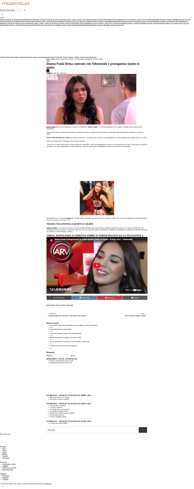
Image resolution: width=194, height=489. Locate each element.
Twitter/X (5, 477)
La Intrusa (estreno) (56, 407)
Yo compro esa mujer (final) (58, 411)
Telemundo (69, 305)
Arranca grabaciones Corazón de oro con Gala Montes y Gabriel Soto (70, 341)
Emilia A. (49, 73)
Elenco (12, 57)
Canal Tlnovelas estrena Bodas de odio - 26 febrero (36, 21)
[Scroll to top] (2, 487)
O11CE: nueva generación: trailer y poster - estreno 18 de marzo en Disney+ (73, 19)
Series (8, 57)
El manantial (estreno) (57, 415)
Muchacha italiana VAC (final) (59, 397)
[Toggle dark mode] (2, 14)
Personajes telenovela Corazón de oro (37, 19)
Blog (4, 57)
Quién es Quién (60, 305)
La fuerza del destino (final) (58, 423)
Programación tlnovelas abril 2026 (61, 363)
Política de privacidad (9, 468)
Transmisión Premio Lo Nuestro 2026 (164, 19)
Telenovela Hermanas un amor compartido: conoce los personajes (134, 21)
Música (17, 57)
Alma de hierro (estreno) (57, 405)
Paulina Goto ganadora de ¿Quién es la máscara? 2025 (65, 337)
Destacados (92, 57)
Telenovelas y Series (8, 464)
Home (48, 59)
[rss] (1, 444)
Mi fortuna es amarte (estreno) (59, 399)
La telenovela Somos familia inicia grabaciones (63, 345)
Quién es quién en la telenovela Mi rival (12, 19)
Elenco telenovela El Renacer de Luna (65, 21)
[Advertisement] (97, 41)
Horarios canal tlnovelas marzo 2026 (61, 361)
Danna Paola (50, 305)
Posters (35, 57)
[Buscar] (143, 430)
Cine (39, 57)
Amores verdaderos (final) (58, 417)
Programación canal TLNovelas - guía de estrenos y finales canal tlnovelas (65, 57)
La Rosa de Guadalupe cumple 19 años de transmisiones (96, 21)
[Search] (24, 10)
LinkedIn (5, 479)
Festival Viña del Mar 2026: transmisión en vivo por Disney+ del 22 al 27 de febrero (125, 19)
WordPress (48, 484)
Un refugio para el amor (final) (59, 409)
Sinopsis (23, 57)
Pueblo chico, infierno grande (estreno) (62, 413)
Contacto (5, 466)
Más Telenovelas (7, 469)
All (1, 57)
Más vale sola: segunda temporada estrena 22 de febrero (161, 23)
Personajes (29, 57)
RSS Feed (4, 440)
